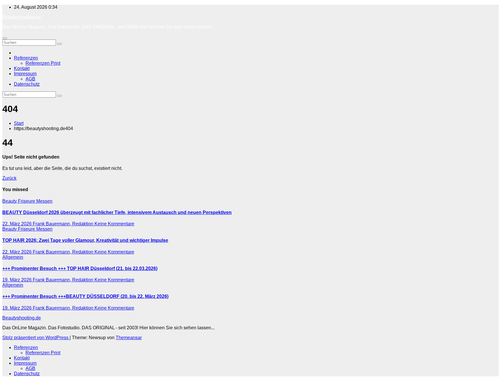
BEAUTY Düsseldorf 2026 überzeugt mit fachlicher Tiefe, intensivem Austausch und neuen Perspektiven (117, 212)
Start (18, 123)
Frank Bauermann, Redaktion (64, 223)
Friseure (27, 201)
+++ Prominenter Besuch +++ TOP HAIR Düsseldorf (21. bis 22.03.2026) (79, 268)
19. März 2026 (17, 279)
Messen (44, 201)
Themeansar (129, 337)
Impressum (25, 73)
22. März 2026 (17, 223)
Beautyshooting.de (21, 17)
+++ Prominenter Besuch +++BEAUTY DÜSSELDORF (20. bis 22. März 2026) (85, 296)
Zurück (9, 178)
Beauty (10, 201)
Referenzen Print (43, 63)
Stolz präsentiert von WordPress (36, 337)
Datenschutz (27, 84)
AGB (30, 78)
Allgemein (12, 257)
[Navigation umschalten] (4, 38)
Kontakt (22, 68)
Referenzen (26, 57)
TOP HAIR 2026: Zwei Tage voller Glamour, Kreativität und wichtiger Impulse (85, 240)
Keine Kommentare (114, 223)
